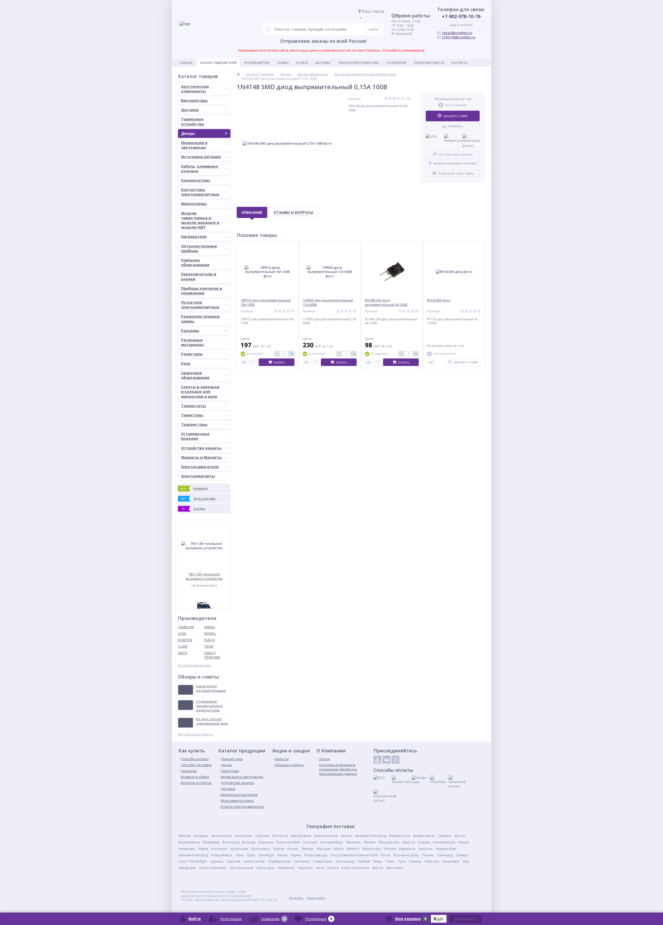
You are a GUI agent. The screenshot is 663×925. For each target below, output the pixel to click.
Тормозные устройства (192, 121)
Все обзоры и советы (195, 734)
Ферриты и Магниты (201, 457)
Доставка (322, 63)
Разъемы (190, 330)
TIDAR (208, 646)
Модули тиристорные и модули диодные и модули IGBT (200, 220)
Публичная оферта (429, 63)
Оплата (302, 63)
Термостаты (193, 405)
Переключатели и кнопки (198, 276)
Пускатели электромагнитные (200, 304)
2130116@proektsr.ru (458, 37)
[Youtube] (377, 760)
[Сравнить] (244, 362)
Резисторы (192, 353)
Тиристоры (192, 415)
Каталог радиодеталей (218, 63)
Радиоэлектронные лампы (200, 318)
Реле (185, 363)
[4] (399, 98)
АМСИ (182, 653)
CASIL (182, 633)
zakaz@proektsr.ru (457, 32)
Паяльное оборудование (195, 262)
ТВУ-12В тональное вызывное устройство (204, 576)
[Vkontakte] (386, 760)
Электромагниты (198, 476)
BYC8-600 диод (438, 300)
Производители (257, 63)
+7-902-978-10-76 (461, 16)
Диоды (188, 133)
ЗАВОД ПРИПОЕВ (212, 655)
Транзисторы (194, 424)
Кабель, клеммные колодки (199, 168)
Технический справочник (358, 63)
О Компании (396, 63)
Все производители (194, 665)
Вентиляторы (194, 100)
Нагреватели (194, 236)
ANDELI (209, 627)
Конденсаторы (195, 180)
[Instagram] (395, 760)
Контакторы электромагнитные (200, 192)
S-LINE (183, 646)
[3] (394, 98)
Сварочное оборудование (195, 375)
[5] (403, 98)
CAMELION (186, 627)
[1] (386, 98)
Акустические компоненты (195, 89)
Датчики (190, 109)
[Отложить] (253, 362)
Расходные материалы (192, 342)
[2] (390, 98)
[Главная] (238, 74)
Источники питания (201, 156)
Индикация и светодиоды (194, 145)
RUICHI (209, 640)
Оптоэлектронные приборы (199, 248)
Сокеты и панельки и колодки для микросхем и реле (200, 391)
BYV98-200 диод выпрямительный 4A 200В (386, 302)
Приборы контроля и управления (201, 290)
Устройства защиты (201, 448)
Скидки (283, 63)
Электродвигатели (200, 466)
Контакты (459, 63)
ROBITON (185, 640)
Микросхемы (194, 203)
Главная (185, 63)
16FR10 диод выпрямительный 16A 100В (266, 302)
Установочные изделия (195, 436)
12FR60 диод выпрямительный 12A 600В (328, 302)
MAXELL (210, 633)
